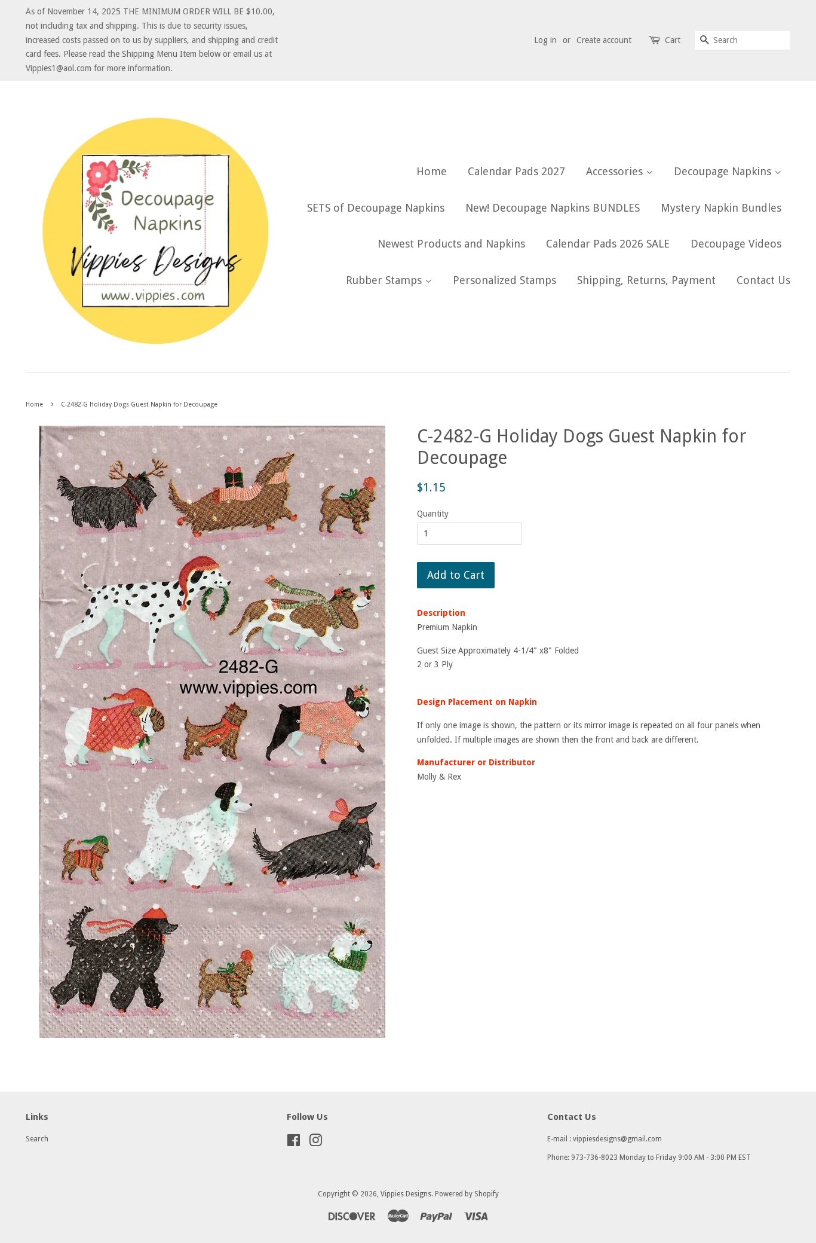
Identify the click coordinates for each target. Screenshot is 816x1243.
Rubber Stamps (385, 280)
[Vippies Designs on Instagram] (315, 1143)
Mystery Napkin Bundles (721, 207)
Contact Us (763, 280)
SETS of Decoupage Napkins (375, 207)
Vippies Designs (406, 1194)
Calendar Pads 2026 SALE (608, 243)
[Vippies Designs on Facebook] (293, 1143)
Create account (603, 40)
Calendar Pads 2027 (516, 171)
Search (37, 1139)
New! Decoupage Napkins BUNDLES (552, 207)
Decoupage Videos (736, 243)
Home (431, 171)
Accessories (616, 171)
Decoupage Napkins (724, 171)
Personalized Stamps (504, 280)
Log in (545, 40)
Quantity (433, 513)
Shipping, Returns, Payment (646, 280)
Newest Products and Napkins (451, 243)
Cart (672, 40)
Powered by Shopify (467, 1194)
